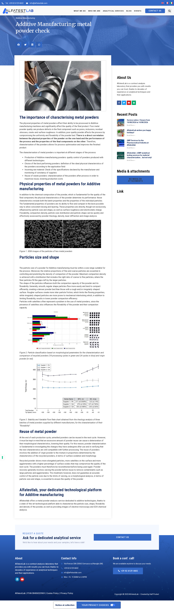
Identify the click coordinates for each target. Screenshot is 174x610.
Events (137, 11)
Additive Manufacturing (25, 18)
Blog (129, 11)
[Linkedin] (17, 579)
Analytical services (113, 11)
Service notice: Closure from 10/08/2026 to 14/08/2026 (138, 121)
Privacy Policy (66, 593)
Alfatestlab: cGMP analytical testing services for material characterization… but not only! (139, 155)
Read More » (131, 125)
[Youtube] (22, 579)
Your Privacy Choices (95, 605)
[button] (170, 11)
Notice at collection (65, 605)
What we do (80, 11)
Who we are (94, 11)
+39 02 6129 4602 (129, 571)
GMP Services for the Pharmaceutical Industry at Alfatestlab (138, 142)
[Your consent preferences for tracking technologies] (2, 457)
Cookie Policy (52, 593)
